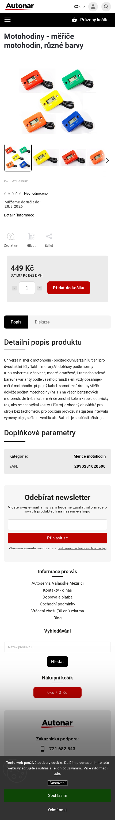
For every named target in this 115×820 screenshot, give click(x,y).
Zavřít (94, 255)
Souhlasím (57, 795)
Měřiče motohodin (90, 456)
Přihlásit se (57, 538)
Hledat (57, 661)
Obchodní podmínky (57, 604)
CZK (77, 7)
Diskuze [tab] (42, 322)
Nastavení (58, 783)
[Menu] (7, 20)
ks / (57, 692)
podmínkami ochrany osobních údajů (82, 548)
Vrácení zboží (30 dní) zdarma (57, 611)
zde (57, 774)
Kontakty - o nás (57, 590)
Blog (57, 618)
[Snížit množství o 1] (14, 288)
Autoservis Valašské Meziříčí (58, 583)
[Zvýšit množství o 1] (39, 288)
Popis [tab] (16, 322)
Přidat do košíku (68, 287)
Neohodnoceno (36, 193)
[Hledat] (106, 6)
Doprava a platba (57, 597)
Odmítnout (57, 809)
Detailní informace (19, 215)
